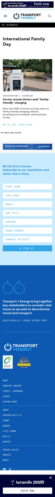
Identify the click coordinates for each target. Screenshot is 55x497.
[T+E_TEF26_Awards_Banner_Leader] (27, 6)
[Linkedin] (4, 469)
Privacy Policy (11, 449)
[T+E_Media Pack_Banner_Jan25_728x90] (27, 148)
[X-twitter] (10, 469)
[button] (10, 25)
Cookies (7, 454)
